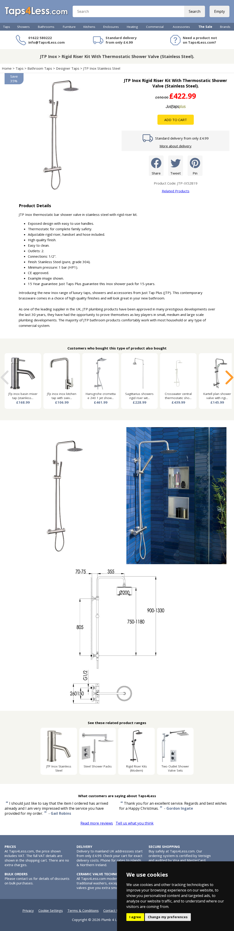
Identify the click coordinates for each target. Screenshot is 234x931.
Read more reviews (96, 823)
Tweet (175, 173)
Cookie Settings (50, 910)
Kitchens (89, 27)
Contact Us (112, 910)
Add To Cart (175, 119)
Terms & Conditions (83, 910)
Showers (23, 27)
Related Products (175, 191)
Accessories (181, 27)
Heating (132, 27)
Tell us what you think (135, 823)
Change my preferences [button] (168, 917)
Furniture (69, 27)
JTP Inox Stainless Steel (102, 68)
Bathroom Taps (39, 68)
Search (194, 11)
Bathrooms (46, 27)
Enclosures (111, 27)
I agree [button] (135, 917)
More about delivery (175, 146)
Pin (195, 173)
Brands (225, 27)
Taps (6, 27)
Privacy (28, 910)
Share (156, 173)
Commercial (155, 27)
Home (7, 68)
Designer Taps (67, 68)
